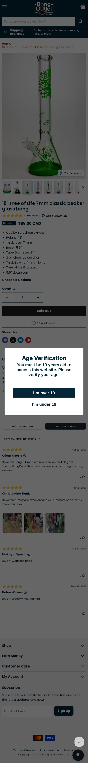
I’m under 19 (44, 404)
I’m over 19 (44, 393)
